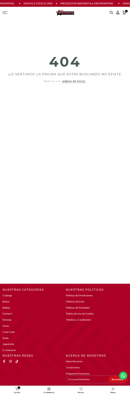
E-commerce (9, 350)
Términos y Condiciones (78, 319)
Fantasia (7, 319)
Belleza (6, 307)
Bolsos (6, 301)
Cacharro (7, 313)
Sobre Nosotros (74, 361)
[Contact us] (123, 376)
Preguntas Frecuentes (78, 373)
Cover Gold (9, 331)
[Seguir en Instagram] (10, 361)
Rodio (6, 338)
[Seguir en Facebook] (4, 361)
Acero (6, 325)
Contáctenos (73, 367)
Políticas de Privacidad (77, 307)
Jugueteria (8, 344)
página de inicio (73, 81)
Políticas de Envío (75, 301)
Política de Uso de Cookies (80, 313)
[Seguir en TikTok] (16, 361)
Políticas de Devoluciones (79, 295)
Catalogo (7, 295)
